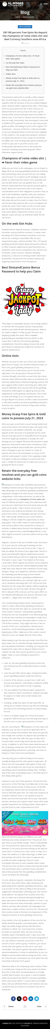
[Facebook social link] (13, 998)
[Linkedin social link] (30, 998)
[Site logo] (13, 4)
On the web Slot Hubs (15, 63)
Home (18, 17)
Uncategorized (28, 17)
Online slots (11, 74)
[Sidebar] (3, 312)
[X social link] (19, 998)
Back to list (25, 1006)
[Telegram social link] (36, 998)
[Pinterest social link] (25, 998)
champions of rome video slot (32, 499)
